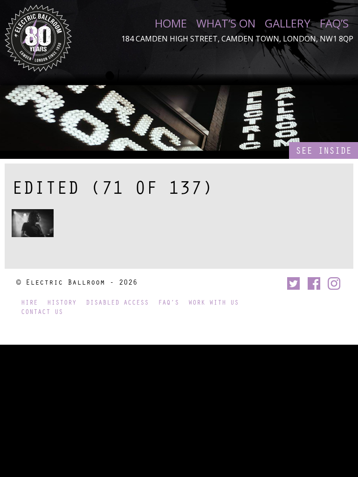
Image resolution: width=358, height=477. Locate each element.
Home (171, 23)
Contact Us (42, 311)
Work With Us (213, 302)
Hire (29, 302)
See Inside (323, 150)
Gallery (287, 23)
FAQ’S (334, 23)
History (61, 302)
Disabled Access (117, 302)
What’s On (225, 23)
